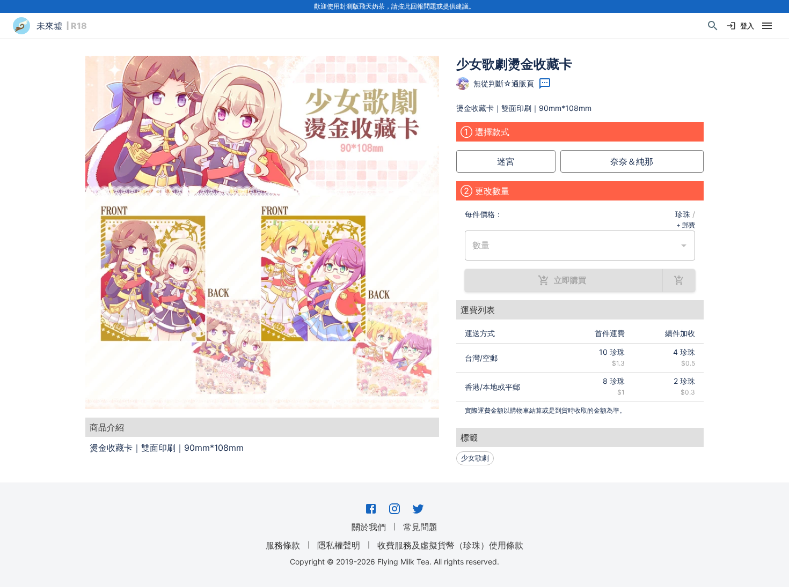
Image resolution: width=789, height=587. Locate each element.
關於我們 (369, 527)
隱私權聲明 (338, 545)
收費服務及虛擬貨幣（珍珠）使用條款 (450, 545)
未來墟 (49, 25)
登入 (747, 25)
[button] (262, 232)
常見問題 (420, 527)
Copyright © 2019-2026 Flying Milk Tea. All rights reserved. (394, 561)
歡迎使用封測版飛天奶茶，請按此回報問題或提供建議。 (394, 6)
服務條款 (283, 545)
